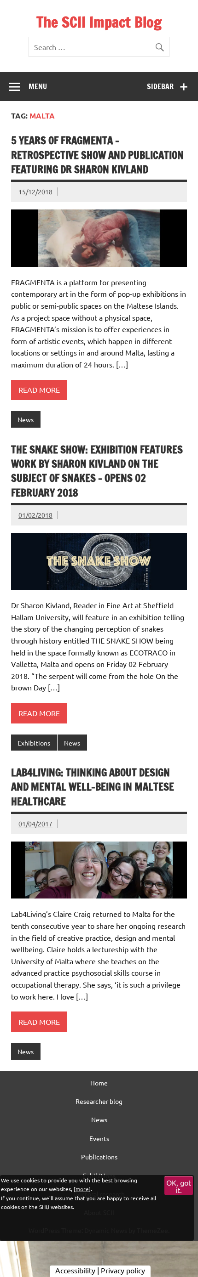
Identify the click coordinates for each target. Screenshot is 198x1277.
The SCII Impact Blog (99, 22)
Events (99, 1138)
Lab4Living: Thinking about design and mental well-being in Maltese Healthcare (92, 786)
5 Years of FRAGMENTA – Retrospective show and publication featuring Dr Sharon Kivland (97, 154)
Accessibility (75, 1270)
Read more (39, 389)
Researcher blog (99, 1101)
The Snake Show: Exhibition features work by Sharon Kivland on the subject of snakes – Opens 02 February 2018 (97, 471)
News (25, 419)
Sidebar (160, 86)
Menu (38, 86)
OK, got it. (178, 1186)
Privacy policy (123, 1270)
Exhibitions (33, 743)
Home (99, 1082)
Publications (99, 1156)
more (82, 1188)
